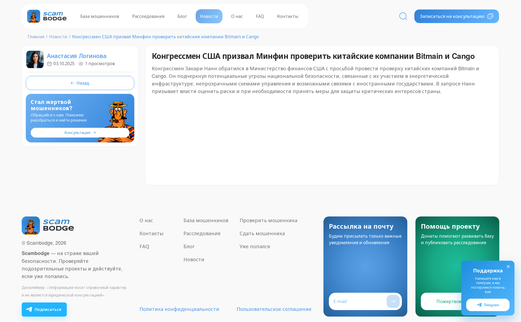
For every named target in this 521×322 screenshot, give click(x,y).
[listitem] (44, 309)
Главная (36, 37)
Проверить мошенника (268, 220)
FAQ (260, 16)
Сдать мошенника (262, 233)
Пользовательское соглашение (274, 309)
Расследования (148, 16)
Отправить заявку (393, 301)
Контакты (287, 16)
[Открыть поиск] (403, 16)
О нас (237, 16)
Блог (182, 16)
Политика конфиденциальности (179, 309)
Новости (209, 16)
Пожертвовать (452, 301)
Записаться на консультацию (452, 16)
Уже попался (255, 246)
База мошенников (99, 16)
